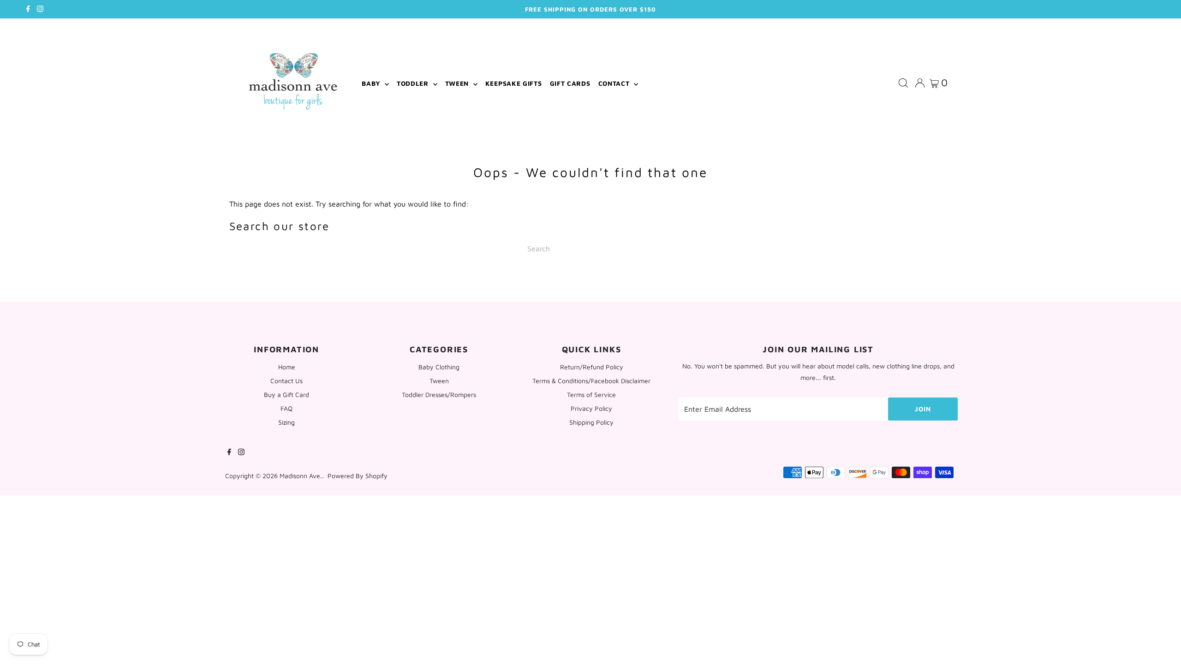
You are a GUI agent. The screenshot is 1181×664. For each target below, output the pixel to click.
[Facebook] (28, 9)
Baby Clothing (438, 367)
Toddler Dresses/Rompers (439, 394)
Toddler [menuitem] (414, 83)
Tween (439, 381)
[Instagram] (40, 9)
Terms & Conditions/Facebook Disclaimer (591, 381)
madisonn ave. (301, 476)
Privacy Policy (591, 408)
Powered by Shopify (358, 476)
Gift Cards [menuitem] (570, 83)
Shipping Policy (591, 422)
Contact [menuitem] (615, 83)
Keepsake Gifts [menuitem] (513, 83)
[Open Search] (903, 83)
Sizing (286, 422)
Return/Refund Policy (591, 367)
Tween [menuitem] (458, 83)
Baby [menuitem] (372, 83)
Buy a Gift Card (286, 394)
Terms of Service (591, 394)
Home (286, 367)
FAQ (286, 408)
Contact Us (286, 381)
